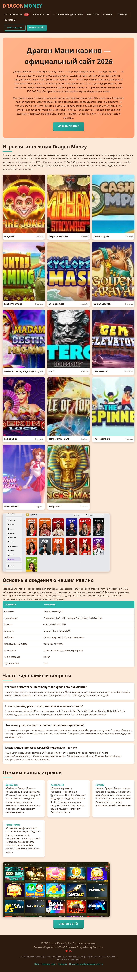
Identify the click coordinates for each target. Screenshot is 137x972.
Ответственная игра (45, 964)
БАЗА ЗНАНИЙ (41, 14)
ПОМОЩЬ (122, 14)
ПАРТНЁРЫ (93, 14)
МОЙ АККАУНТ (15, 27)
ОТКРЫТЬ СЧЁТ (36, 27)
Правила (62, 964)
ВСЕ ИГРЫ (10, 20)
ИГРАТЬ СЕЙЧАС (68, 126)
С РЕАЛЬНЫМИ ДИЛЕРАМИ (68, 14)
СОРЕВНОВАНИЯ (16, 14)
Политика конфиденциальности (86, 964)
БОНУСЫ (108, 14)
